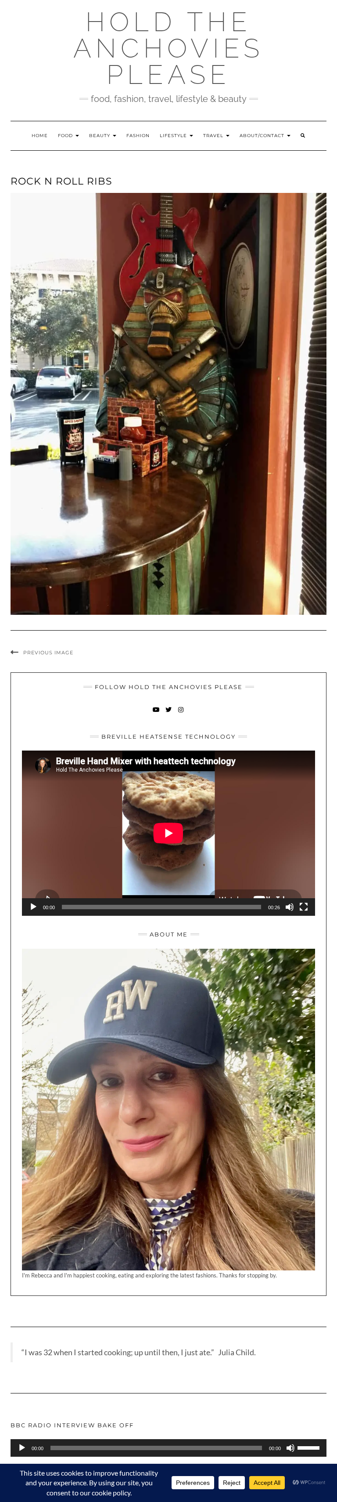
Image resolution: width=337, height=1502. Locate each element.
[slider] (310, 1447)
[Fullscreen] (303, 907)
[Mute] (289, 907)
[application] (168, 833)
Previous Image (48, 652)
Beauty (100, 135)
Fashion (138, 135)
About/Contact (263, 135)
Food (66, 135)
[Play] (33, 907)
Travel (214, 135)
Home (40, 135)
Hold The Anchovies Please (168, 48)
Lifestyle (174, 135)
